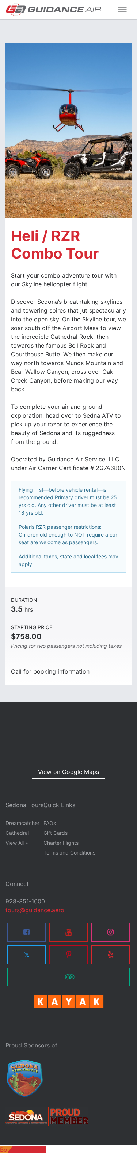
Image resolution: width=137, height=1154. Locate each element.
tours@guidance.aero (34, 910)
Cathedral (17, 833)
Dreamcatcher (22, 823)
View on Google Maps (68, 771)
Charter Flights (61, 843)
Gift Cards (55, 833)
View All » (16, 843)
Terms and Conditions (69, 852)
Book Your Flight (23, 1149)
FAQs (49, 823)
